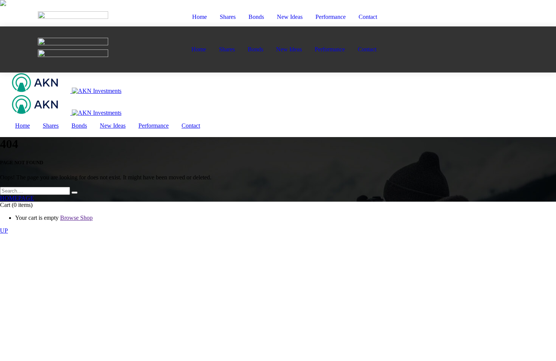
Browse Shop (76, 217)
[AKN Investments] (60, 91)
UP (4, 230)
